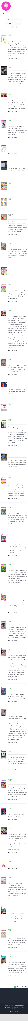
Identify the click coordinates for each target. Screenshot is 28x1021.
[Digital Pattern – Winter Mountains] (4, 754)
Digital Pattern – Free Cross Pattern (10, 34)
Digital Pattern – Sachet (9, 929)
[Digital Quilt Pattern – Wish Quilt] (4, 246)
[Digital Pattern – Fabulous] (4, 313)
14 (22, 986)
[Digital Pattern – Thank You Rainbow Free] (4, 385)
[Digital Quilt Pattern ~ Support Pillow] (4, 407)
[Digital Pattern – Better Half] (4, 830)
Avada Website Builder (18, 1005)
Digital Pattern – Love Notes (10, 779)
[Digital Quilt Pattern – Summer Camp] (4, 691)
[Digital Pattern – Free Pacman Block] (4, 217)
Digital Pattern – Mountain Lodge (10, 419)
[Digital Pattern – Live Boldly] (4, 123)
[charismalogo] (6, 2)
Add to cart (11, 58)
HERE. (16, 79)
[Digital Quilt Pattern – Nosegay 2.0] (4, 288)
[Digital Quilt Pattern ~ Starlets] (4, 597)
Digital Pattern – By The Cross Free (10, 93)
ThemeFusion (7, 1007)
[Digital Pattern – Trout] (4, 910)
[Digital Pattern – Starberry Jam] (4, 362)
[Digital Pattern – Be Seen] (4, 538)
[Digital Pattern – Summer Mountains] (4, 567)
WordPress (14, 1008)
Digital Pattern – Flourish (10, 620)
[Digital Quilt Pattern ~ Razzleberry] (4, 959)
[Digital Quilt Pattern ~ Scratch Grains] (4, 271)
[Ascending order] (21, 19)
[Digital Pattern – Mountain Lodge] (4, 424)
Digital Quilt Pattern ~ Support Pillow (11, 403)
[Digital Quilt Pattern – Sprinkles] (4, 70)
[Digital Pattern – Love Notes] (4, 784)
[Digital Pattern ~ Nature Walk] (4, 864)
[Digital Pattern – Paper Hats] (4, 652)
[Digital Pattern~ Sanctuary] (4, 202)
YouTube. (19, 231)
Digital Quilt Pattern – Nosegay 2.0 (10, 283)
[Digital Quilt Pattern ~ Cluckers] (4, 481)
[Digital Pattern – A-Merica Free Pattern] (4, 457)
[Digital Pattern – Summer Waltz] (4, 510)
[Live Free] (4, 186)
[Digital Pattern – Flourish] (4, 624)
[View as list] (15, 27)
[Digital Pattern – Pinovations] (4, 880)
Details (16, 58)
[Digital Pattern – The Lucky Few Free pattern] (4, 165)
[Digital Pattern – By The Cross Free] (4, 95)
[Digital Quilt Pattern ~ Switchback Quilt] (4, 811)
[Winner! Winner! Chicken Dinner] (4, 149)
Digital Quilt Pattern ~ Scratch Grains (11, 267)
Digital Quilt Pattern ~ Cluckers (10, 476)
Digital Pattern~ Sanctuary (10, 198)
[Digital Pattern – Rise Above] (4, 713)
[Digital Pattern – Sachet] (4, 934)
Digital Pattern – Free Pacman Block (10, 214)
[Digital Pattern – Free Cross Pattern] (4, 39)
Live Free (8, 182)
